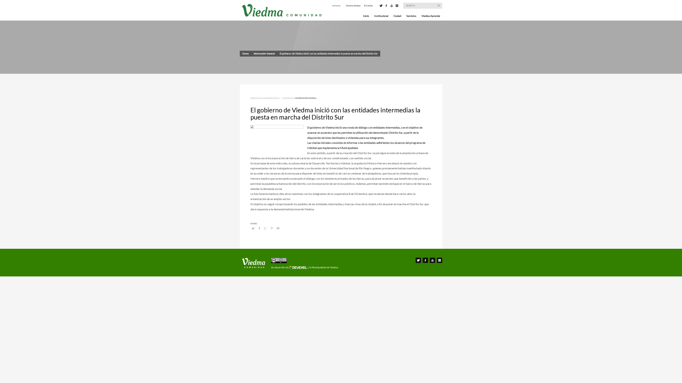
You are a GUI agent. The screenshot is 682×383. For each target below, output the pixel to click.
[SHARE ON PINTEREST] (271, 228)
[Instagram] (397, 5)
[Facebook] (386, 5)
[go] (438, 5)
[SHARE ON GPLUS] (265, 228)
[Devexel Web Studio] (298, 267)
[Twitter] (381, 5)
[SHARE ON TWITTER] (253, 228)
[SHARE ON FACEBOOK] (259, 228)
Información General (305, 98)
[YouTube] (391, 5)
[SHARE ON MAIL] (278, 228)
